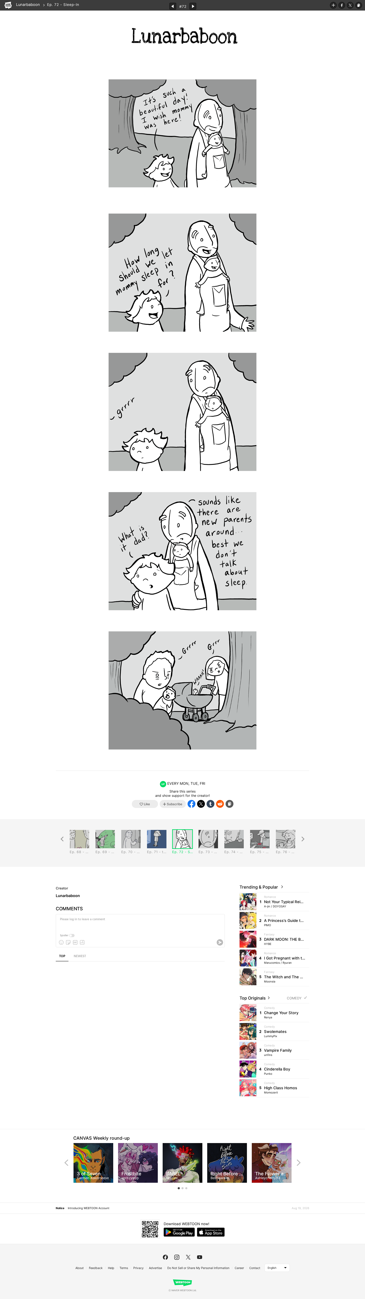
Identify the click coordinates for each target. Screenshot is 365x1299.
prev (66, 1163)
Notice (60, 1208)
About (79, 1268)
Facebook (341, 5)
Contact (254, 1268)
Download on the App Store (211, 1232)
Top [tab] (62, 956)
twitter (188, 1257)
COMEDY (294, 998)
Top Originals (253, 998)
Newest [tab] (80, 956)
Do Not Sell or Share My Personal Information (198, 1268)
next (299, 1163)
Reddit (220, 804)
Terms (124, 1268)
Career (239, 1268)
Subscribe (333, 5)
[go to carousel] (179, 1188)
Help (111, 1268)
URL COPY (358, 5)
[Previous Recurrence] (62, 839)
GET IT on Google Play (179, 1232)
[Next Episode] (192, 6)
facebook (165, 1257)
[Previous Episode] (172, 6)
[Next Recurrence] (302, 839)
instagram (176, 1257)
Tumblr (210, 804)
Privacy (138, 1268)
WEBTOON (8, 5)
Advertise (155, 1268)
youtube (199, 1257)
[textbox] (140, 922)
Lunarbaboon (28, 4)
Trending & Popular (260, 887)
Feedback (96, 1268)
